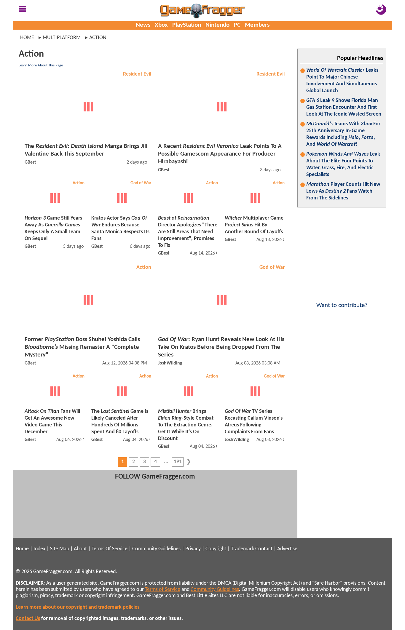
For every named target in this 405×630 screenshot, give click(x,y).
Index (39, 548)
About (80, 548)
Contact (263, 548)
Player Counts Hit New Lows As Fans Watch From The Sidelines (343, 191)
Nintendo (217, 25)
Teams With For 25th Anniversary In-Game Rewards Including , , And (343, 134)
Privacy (193, 548)
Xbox (161, 25)
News (143, 25)
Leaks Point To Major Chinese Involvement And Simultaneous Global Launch (342, 81)
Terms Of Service (109, 548)
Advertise (287, 548)
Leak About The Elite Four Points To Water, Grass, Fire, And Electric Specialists (343, 164)
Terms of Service (162, 589)
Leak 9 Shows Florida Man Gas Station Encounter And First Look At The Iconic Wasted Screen (343, 107)
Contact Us (28, 618)
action (97, 38)
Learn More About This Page (41, 65)
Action (78, 183)
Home (27, 38)
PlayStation (186, 25)
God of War (140, 183)
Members (257, 25)
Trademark (242, 548)
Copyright (215, 548)
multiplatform (62, 38)
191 (178, 462)
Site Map (59, 548)
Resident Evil (137, 74)
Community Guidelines (156, 548)
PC (237, 25)
